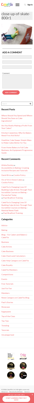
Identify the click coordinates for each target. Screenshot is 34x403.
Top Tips (5, 321)
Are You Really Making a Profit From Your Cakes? (16, 126)
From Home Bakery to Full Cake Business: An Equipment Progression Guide (16, 150)
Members (5, 293)
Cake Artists (6, 246)
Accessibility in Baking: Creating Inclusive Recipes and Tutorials (15, 169)
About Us (4, 392)
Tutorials (5, 330)
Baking (4, 230)
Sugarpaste (6, 311)
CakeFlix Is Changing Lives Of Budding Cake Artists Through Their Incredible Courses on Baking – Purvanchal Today (16, 191)
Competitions (7, 274)
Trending (5, 325)
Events (4, 279)
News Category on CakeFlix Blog (15, 297)
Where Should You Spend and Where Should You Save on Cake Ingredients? (16, 118)
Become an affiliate (15, 392)
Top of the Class (8, 316)
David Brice (6, 175)
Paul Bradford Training (13, 198)
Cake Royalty (7, 265)
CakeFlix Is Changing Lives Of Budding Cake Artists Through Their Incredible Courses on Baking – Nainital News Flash (16, 206)
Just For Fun (6, 288)
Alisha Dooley (7, 165)
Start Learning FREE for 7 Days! (16, 399)
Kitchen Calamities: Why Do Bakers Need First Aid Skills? (16, 134)
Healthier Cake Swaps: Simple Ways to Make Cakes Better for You (16, 141)
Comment (6, 73)
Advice (4, 225)
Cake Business (7, 251)
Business (5, 242)
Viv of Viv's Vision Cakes (11, 180)
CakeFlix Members (9, 270)
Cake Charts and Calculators (13, 256)
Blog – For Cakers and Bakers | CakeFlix (14, 236)
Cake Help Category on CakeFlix (15, 260)
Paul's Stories (7, 302)
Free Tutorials (7, 284)
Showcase (5, 307)
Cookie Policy (20, 175)
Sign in (30, 5)
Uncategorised (7, 335)
